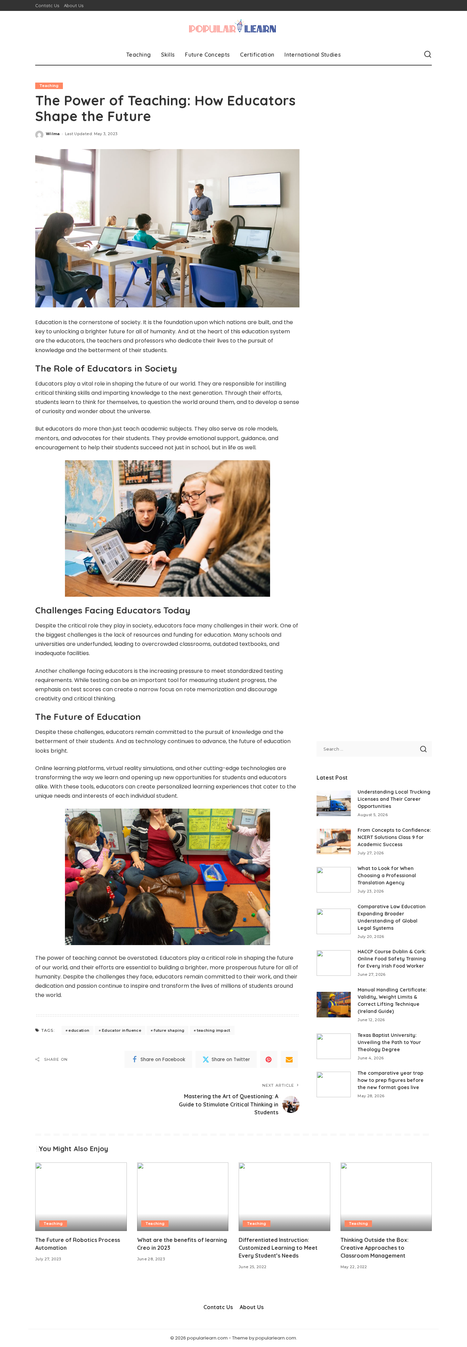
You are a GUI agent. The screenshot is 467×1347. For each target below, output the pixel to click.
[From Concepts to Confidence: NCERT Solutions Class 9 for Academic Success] (334, 841)
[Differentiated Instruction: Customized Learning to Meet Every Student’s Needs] (284, 1196)
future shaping (169, 1030)
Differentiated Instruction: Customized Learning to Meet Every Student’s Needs (278, 1247)
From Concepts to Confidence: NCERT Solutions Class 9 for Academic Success (394, 837)
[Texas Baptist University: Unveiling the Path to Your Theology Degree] (334, 1046)
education (78, 1030)
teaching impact (213, 1030)
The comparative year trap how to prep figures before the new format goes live (391, 1080)
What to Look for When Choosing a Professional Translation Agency (387, 875)
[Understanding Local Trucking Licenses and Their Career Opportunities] (334, 803)
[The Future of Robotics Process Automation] (81, 1196)
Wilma (53, 133)
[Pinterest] (268, 1059)
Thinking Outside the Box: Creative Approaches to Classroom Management (375, 1247)
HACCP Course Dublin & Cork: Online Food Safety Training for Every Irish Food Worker (392, 958)
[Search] (428, 54)
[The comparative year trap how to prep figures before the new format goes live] (334, 1084)
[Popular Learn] (233, 28)
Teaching (49, 85)
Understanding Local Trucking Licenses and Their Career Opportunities (394, 799)
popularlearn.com (275, 1338)
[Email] (289, 1059)
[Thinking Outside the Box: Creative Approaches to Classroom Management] (386, 1196)
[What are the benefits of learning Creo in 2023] (183, 1196)
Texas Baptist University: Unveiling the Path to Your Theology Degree (389, 1042)
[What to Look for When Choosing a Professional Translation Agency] (334, 880)
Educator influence (121, 1030)
